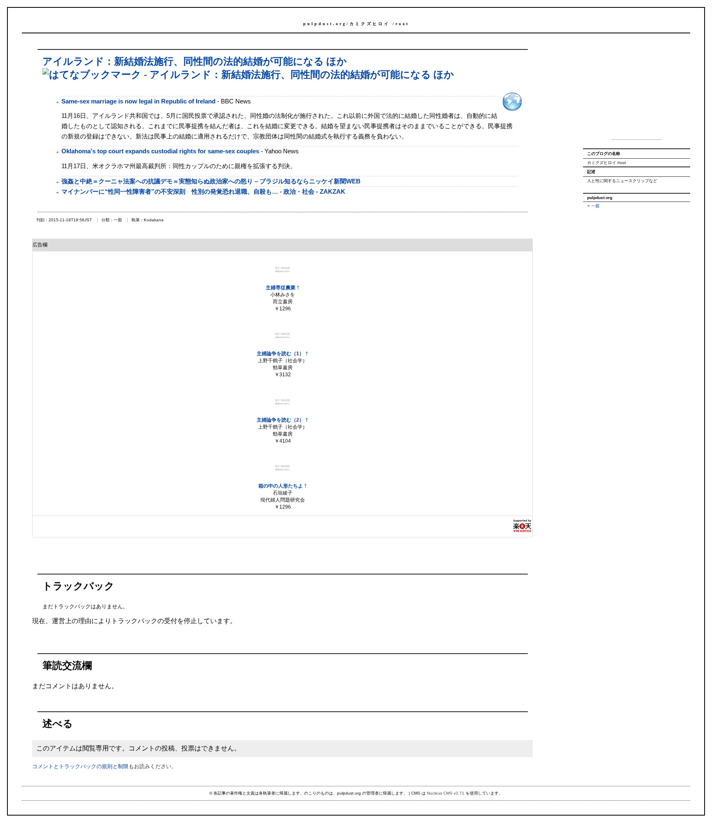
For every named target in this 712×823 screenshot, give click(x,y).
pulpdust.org (325, 23)
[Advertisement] (636, 89)
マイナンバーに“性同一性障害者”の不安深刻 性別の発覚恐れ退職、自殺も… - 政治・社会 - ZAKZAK (203, 191)
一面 (595, 206)
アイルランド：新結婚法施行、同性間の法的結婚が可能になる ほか (194, 61)
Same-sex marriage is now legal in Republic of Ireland (138, 101)
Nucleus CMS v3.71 (445, 793)
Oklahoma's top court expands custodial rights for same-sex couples (160, 151)
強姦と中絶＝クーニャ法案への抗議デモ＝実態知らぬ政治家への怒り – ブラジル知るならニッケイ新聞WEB (211, 181)
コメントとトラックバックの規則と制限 (80, 766)
